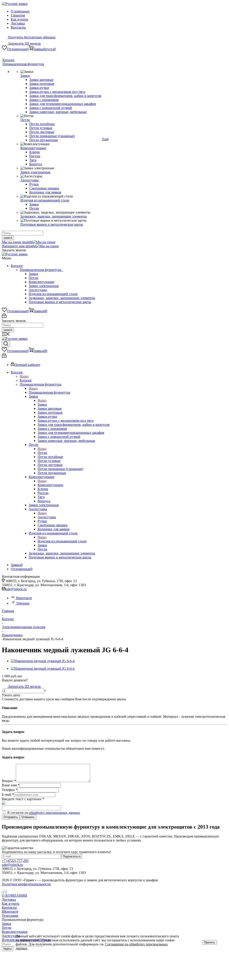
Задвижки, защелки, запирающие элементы (62, 298)
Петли (33, 278)
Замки (33, 274)
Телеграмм (10, 915)
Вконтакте (23, 598)
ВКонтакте (10, 911)
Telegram (22, 603)
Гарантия (18, 15)
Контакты (18, 27)
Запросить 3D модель (24, 43)
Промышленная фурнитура (41, 270)
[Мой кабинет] (4, 317)
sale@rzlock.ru (16, 589)
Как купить (19, 19)
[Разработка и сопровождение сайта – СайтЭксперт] (4, 891)
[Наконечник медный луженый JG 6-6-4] (42, 661)
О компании (20, 11)
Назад (24, 376)
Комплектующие (41, 282)
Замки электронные (44, 286)
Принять (209, 942)
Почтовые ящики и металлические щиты (60, 302)
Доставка (18, 23)
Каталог (17, 266)
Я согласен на (43, 812)
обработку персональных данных (54, 812)
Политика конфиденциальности (26, 884)
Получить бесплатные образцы (31, 37)
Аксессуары (38, 290)
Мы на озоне (17, 242)
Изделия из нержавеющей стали (53, 294)
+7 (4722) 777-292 (15, 861)
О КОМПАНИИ (14, 895)
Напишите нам (19, 246)
